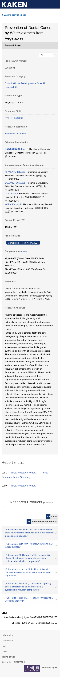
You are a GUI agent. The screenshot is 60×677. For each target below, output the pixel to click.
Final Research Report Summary (25, 474)
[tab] (31, 502)
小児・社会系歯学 (14, 118)
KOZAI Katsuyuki (13, 204)
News (5, 651)
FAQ (4, 646)
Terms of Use (8, 656)
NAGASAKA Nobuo (15, 149)
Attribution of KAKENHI (13, 662)
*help (25, 251)
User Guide (7, 640)
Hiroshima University (15, 133)
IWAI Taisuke (11, 193)
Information (7, 635)
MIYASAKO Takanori (15, 172)
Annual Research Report (23, 472)
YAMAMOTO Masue (15, 183)
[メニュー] (56, 4)
